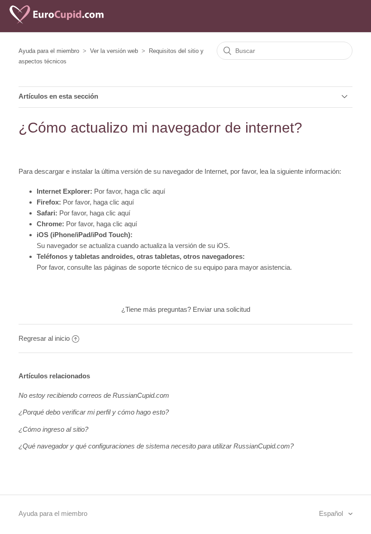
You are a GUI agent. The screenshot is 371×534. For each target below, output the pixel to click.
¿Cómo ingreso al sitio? (53, 429)
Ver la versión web (114, 51)
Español (332, 513)
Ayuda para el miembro (49, 51)
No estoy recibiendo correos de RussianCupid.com (94, 395)
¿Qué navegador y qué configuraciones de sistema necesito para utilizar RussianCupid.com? (156, 446)
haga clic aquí (144, 191)
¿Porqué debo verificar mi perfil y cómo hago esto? (94, 412)
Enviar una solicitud (221, 309)
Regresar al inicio (44, 338)
